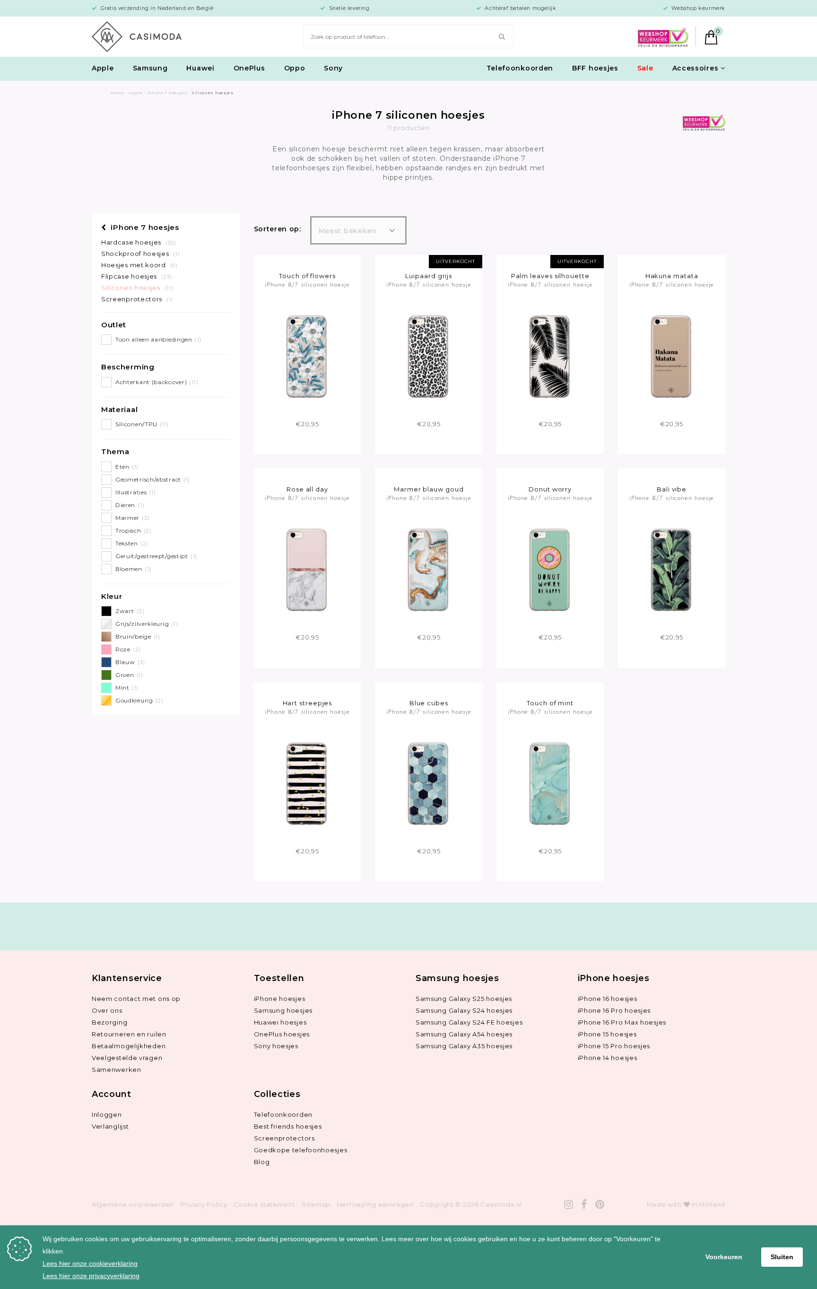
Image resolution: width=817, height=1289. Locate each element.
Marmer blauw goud (428, 489)
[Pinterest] (600, 1204)
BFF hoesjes (595, 68)
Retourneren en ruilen (129, 1034)
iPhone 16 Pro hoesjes (614, 1010)
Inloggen (107, 1114)
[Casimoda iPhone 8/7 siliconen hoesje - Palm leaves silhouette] (550, 355)
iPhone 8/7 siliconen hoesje (307, 284)
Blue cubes (428, 703)
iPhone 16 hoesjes (607, 998)
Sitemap (316, 1204)
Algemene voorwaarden (133, 1204)
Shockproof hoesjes (140, 253)
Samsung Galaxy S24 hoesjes (464, 1010)
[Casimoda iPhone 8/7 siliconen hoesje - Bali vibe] (671, 569)
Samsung (150, 68)
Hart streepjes (307, 703)
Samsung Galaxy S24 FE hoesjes (469, 1022)
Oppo (294, 68)
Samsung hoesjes (283, 1010)
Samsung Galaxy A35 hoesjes (464, 1046)
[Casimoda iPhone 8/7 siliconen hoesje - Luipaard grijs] (428, 355)
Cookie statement (264, 1204)
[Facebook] (584, 1204)
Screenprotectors (137, 299)
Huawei (200, 68)
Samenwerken (116, 1069)
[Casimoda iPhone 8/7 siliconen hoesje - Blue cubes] (428, 783)
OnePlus (249, 68)
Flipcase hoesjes (136, 276)
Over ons (107, 1010)
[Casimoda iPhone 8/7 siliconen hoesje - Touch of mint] (550, 783)
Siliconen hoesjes (137, 287)
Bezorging (109, 1022)
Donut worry (550, 489)
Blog (262, 1162)
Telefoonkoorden (520, 68)
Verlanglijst (110, 1126)
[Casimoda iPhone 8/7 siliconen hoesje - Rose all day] (307, 569)
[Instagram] (569, 1204)
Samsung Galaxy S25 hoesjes (464, 998)
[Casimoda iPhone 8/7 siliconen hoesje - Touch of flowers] (307, 355)
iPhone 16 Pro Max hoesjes (622, 1022)
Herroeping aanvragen (375, 1204)
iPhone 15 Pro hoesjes (614, 1046)
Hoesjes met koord (139, 265)
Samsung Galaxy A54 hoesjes (464, 1034)
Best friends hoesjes (288, 1126)
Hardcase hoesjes (138, 242)
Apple (103, 68)
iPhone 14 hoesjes (607, 1057)
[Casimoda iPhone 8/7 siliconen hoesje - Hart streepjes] (307, 783)
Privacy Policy (204, 1204)
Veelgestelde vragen (127, 1057)
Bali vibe (672, 489)
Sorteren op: (277, 229)
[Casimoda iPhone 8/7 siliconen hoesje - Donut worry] (550, 569)
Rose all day (307, 489)
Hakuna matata (671, 276)
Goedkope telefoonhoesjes (301, 1150)
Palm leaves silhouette (550, 276)
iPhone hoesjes (279, 998)
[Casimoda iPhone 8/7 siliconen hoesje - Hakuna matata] (671, 355)
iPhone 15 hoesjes (607, 1034)
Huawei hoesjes (280, 1022)
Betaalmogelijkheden (128, 1046)
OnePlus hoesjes (282, 1034)
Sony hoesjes (276, 1046)
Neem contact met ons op (136, 998)
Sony (333, 68)
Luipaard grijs (428, 276)
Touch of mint (550, 703)
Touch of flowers (307, 276)
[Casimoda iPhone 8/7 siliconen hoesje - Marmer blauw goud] (428, 569)
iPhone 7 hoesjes (144, 227)
